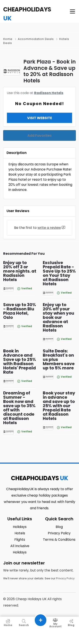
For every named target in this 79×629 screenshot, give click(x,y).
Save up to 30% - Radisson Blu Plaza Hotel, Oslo (19, 311)
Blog (71, 624)
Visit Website (39, 117)
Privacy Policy (65, 578)
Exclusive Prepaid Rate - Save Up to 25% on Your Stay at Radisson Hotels (59, 273)
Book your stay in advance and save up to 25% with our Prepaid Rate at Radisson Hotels (59, 406)
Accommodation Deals (36, 39)
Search (24, 624)
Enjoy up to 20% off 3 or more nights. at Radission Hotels (19, 271)
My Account (55, 625)
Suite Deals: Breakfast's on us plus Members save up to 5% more (59, 359)
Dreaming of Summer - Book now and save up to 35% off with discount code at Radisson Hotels (19, 408)
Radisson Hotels (48, 92)
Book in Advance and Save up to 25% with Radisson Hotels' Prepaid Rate (19, 361)
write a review (49, 227)
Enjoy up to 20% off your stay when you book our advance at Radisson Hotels (58, 317)
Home (7, 39)
